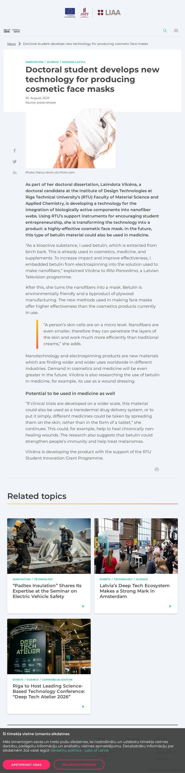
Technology (43, 579)
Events (105, 579)
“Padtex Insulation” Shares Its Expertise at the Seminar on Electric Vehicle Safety (47, 591)
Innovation (34, 61)
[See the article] (83, 606)
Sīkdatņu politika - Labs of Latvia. (80, 750)
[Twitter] (14, 161)
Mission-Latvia (73, 61)
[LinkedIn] (14, 172)
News (11, 44)
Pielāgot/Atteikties (79, 764)
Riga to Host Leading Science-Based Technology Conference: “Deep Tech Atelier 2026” (49, 691)
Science (53, 61)
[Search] (165, 30)
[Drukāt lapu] (156, 469)
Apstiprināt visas (26, 764)
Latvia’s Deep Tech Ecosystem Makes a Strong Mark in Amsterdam (135, 591)
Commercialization (57, 679)
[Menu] (176, 30)
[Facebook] (14, 150)
